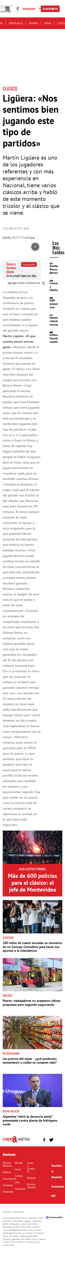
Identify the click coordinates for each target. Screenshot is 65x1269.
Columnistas (9, 1178)
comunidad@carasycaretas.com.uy (19, 1230)
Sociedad (8, 937)
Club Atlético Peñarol (32, 869)
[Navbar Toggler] (10, 9)
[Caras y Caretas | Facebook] (44, 1140)
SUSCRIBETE (50, 9)
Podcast (31, 1178)
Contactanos (57, 1186)
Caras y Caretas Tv (31, 1167)
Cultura (19, 1175)
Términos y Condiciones (13, 1211)
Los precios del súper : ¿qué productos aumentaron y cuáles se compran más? (30, 1061)
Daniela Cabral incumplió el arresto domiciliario (57, 326)
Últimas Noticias (7, 1164)
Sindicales (16, 23)
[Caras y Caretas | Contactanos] (58, 1139)
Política (7, 1172)
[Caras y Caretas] (16, 1142)
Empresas (20, 1188)
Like (17, 1182)
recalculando (11, 1053)
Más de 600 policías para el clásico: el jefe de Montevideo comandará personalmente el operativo (32, 893)
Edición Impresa (31, 1186)
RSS (53, 1196)
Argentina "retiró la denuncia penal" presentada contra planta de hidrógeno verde (30, 1120)
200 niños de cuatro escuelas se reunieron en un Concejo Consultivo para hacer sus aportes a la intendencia (32, 947)
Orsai (47, 23)
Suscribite (29, 264)
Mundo (33, 23)
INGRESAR (28, 9)
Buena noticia (11, 1111)
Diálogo (7, 995)
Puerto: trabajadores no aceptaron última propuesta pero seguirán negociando (31, 1003)
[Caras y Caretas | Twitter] (51, 1140)
